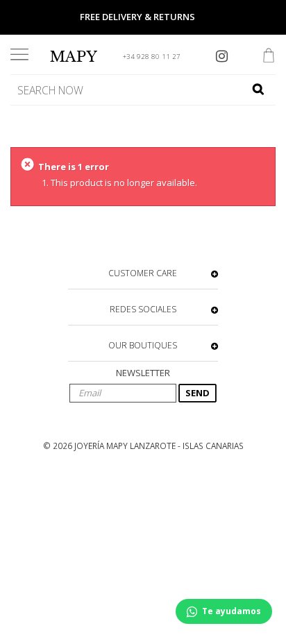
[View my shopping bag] (269, 57)
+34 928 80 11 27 (151, 56)
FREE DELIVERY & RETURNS (137, 16)
